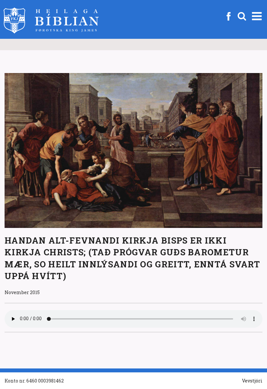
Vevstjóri (252, 381)
